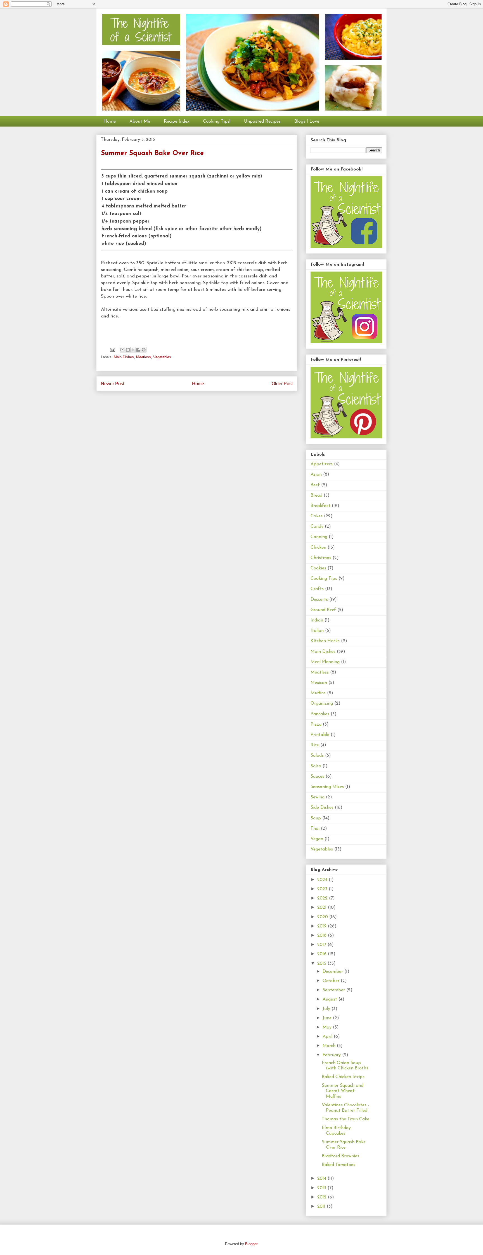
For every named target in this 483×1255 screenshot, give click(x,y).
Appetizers (322, 464)
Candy (317, 526)
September (334, 990)
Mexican (319, 683)
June (328, 1018)
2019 (322, 926)
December (333, 971)
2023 (323, 889)
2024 (323, 880)
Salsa (316, 766)
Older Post (282, 383)
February (332, 1055)
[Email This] (122, 349)
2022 (323, 898)
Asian (316, 474)
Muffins (318, 693)
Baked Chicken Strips (343, 1077)
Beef (315, 485)
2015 (322, 963)
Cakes (317, 516)
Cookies (318, 568)
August (330, 999)
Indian (317, 620)
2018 (322, 935)
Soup (316, 818)
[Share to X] (133, 349)
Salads (317, 755)
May (328, 1027)
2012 (322, 1197)
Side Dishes (322, 807)
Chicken (318, 547)
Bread (316, 495)
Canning (319, 537)
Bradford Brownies (340, 1156)
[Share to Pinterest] (143, 349)
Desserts (319, 599)
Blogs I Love (306, 121)
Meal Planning (325, 662)
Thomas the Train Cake (345, 1119)
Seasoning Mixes (327, 787)
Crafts (317, 589)
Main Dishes (124, 357)
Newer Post (112, 383)
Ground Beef (323, 610)
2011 (322, 1206)
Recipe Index (176, 121)
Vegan (317, 839)
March (330, 1046)
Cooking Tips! (216, 121)
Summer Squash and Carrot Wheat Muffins (342, 1091)
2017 (322, 945)
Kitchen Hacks (325, 641)
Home (109, 121)
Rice (315, 745)
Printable (320, 735)
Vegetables (162, 357)
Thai (315, 828)
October (332, 981)
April (328, 1036)
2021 (322, 907)
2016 (322, 954)
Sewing (318, 797)
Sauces (317, 776)
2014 (322, 1178)
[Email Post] (112, 349)
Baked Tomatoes (338, 1165)
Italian (317, 630)
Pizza (316, 724)
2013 (322, 1188)
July (327, 1009)
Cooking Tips (324, 578)
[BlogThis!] (128, 349)
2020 (323, 917)
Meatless (143, 357)
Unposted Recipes (262, 121)
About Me (139, 121)
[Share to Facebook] (138, 349)
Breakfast (320, 506)
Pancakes (320, 714)
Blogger (251, 1244)
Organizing (322, 703)
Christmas (321, 558)
